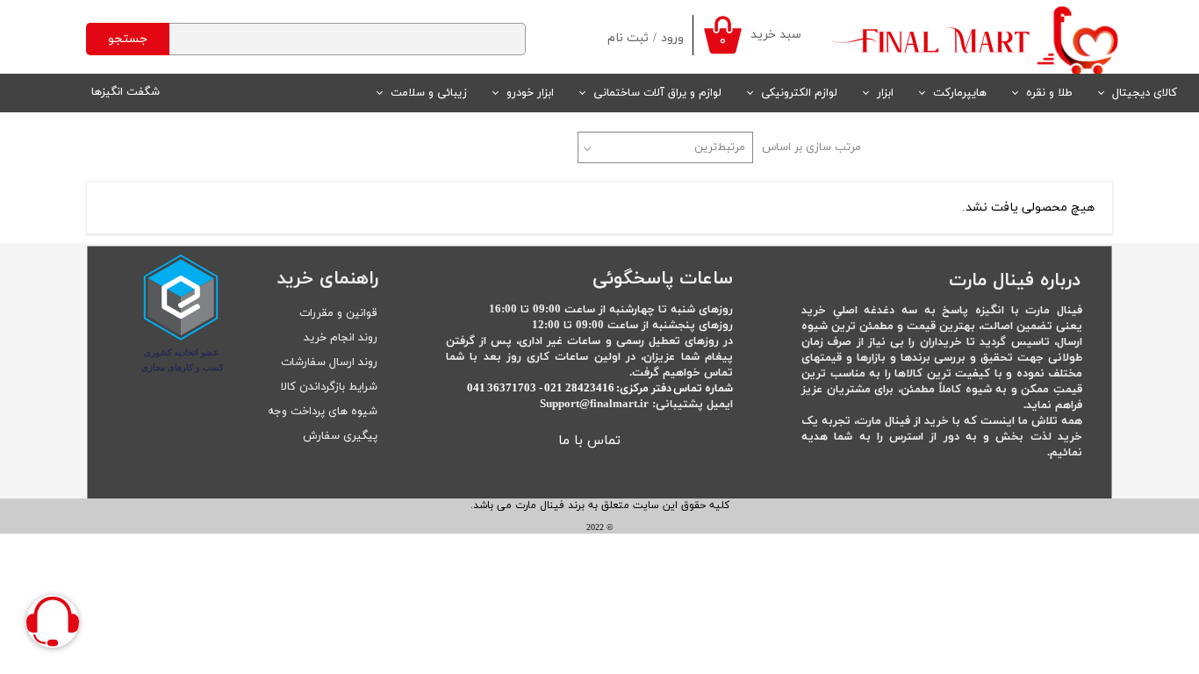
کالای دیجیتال (1144, 93)
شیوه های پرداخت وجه (322, 411)
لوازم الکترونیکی (799, 93)
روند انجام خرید (340, 338)
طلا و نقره (1049, 93)
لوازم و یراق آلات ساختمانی (657, 93)
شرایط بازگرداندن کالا (329, 387)
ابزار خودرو (530, 93)
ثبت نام (628, 38)
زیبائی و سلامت (429, 93)
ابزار (885, 93)
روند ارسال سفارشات (329, 362)
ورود (672, 38)
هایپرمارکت (960, 93)
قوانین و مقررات (338, 313)
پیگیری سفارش (340, 436)
